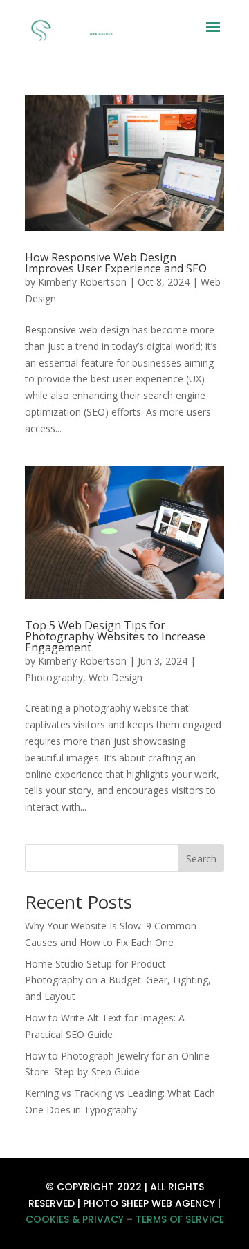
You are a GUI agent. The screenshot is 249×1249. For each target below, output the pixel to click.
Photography (54, 677)
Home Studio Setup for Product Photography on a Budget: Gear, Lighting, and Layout (118, 980)
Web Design (115, 677)
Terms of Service (180, 1219)
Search (201, 858)
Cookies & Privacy (75, 1219)
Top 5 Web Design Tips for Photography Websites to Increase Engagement (115, 636)
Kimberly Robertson (82, 281)
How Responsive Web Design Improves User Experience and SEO (116, 263)
